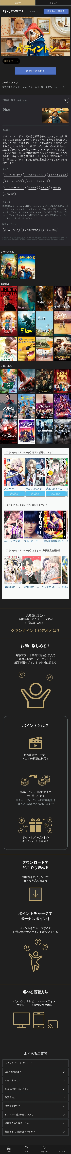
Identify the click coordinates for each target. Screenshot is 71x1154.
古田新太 (45, 187)
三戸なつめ (9, 194)
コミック (53, 3)
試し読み (14, 493)
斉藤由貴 (57, 187)
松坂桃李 (32, 187)
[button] (63, 477)
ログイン (33, 11)
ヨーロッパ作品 (49, 230)
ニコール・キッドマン (34, 175)
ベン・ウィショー (12, 175)
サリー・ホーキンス (13, 181)
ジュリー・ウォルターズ (37, 181)
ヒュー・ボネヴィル (57, 175)
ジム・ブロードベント (14, 187)
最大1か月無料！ (56, 11)
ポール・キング (11, 230)
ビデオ (18, 3)
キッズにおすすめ (30, 230)
